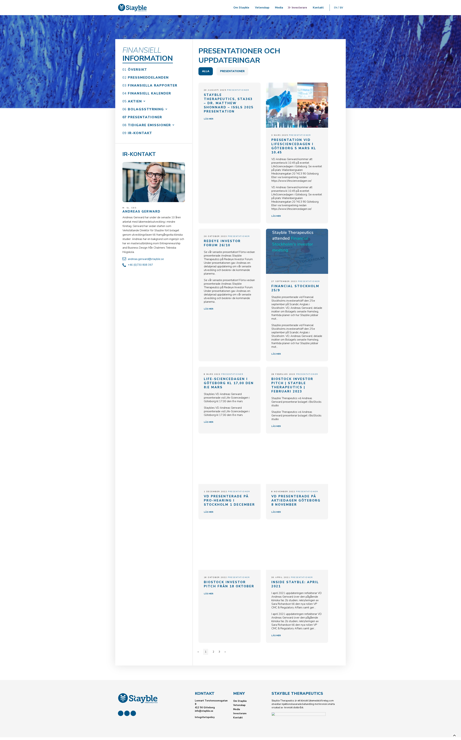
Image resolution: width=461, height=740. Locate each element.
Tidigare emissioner (149, 125)
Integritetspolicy (205, 717)
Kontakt (318, 7)
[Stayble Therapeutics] (132, 7)
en (335, 7)
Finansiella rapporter (152, 85)
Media (279, 7)
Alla (205, 71)
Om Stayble (241, 7)
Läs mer (208, 118)
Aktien (135, 101)
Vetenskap (262, 7)
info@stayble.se (204, 711)
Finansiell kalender (149, 93)
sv (341, 7)
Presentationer (145, 117)
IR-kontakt (140, 133)
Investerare (299, 7)
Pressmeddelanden (148, 77)
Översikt (137, 69)
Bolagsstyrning (146, 109)
